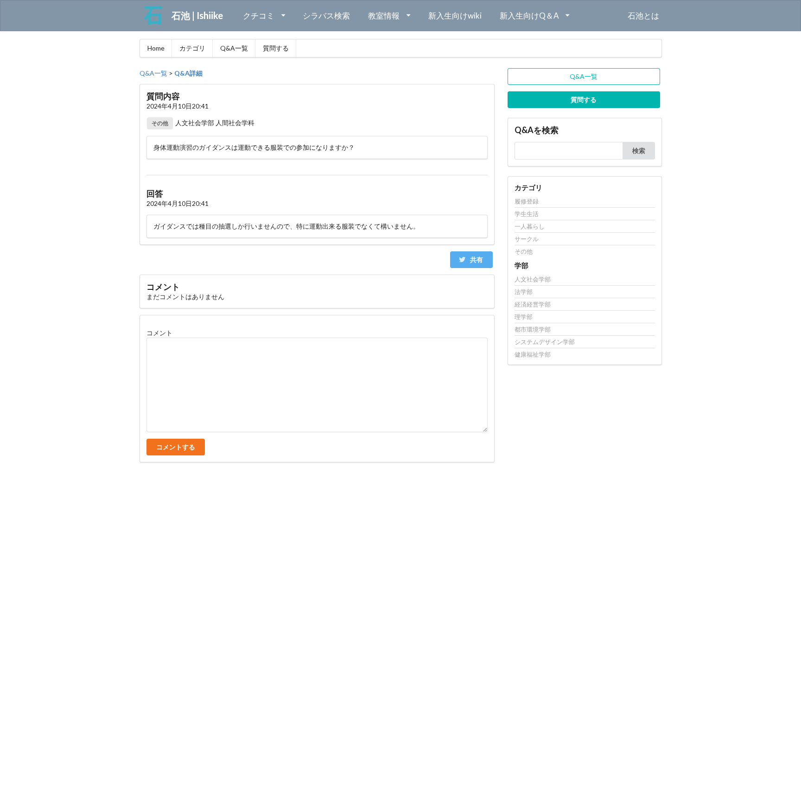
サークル (527, 239)
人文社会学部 (533, 279)
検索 (638, 150)
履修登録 (527, 201)
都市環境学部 (533, 329)
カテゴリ (192, 48)
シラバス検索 (326, 15)
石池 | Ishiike (192, 15)
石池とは (643, 15)
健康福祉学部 (533, 354)
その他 (524, 251)
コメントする (175, 447)
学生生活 (527, 214)
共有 (476, 259)
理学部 (524, 316)
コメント (159, 333)
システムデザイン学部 (545, 342)
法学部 (524, 291)
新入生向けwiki (455, 15)
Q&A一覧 (234, 48)
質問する (276, 48)
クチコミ (258, 15)
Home (156, 48)
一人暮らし (530, 226)
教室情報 (384, 15)
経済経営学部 (533, 304)
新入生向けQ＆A (529, 15)
